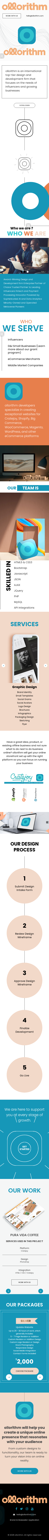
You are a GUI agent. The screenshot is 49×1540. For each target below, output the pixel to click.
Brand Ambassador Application (24, 1480)
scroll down (25, 105)
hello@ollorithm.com (35, 16)
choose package (24, 1331)
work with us (27, 1242)
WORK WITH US (12, 16)
